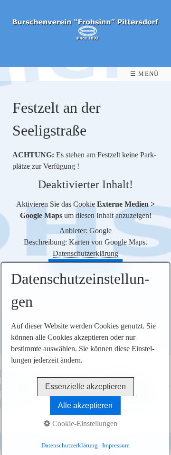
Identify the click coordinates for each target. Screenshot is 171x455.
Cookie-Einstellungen (83, 423)
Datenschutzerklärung (85, 253)
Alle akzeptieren (85, 405)
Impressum (116, 445)
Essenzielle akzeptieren (85, 386)
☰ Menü (144, 74)
